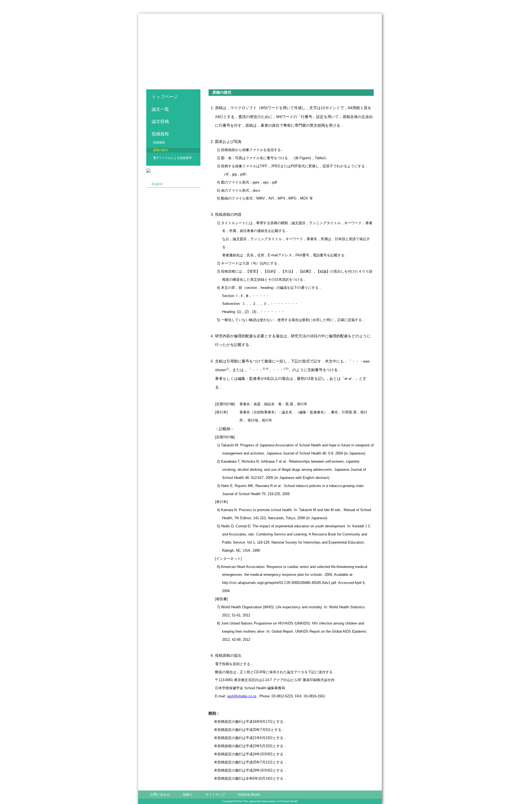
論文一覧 (160, 109)
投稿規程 (159, 142)
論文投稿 (160, 121)
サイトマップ (215, 794)
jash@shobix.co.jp (241, 696)
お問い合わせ (160, 794)
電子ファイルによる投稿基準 (172, 157)
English (157, 184)
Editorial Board (249, 794)
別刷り (188, 794)
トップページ (165, 96)
